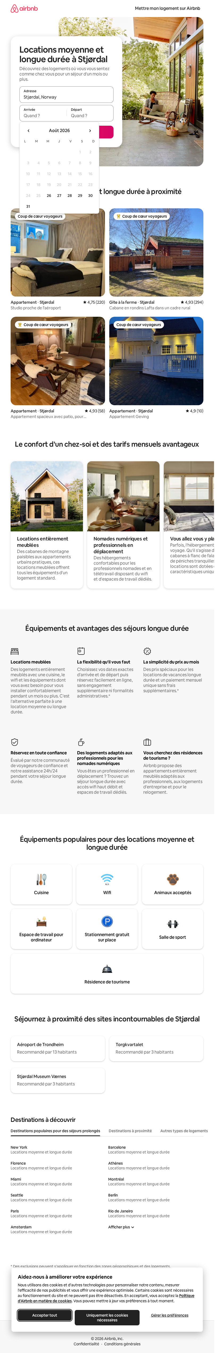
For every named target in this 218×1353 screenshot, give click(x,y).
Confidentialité (86, 1344)
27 (59, 195)
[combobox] (66, 97)
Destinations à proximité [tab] (130, 1130)
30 (90, 195)
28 (70, 195)
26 (49, 195)
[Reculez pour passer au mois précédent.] (28, 130)
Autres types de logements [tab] (184, 1130)
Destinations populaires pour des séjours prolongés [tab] (55, 1130)
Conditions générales (122, 1344)
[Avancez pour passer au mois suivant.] (89, 130)
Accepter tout (44, 1315)
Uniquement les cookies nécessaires (107, 1317)
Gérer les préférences (169, 1315)
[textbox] (43, 115)
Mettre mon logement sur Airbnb (167, 8)
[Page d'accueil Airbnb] (24, 8)
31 (28, 206)
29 (80, 195)
